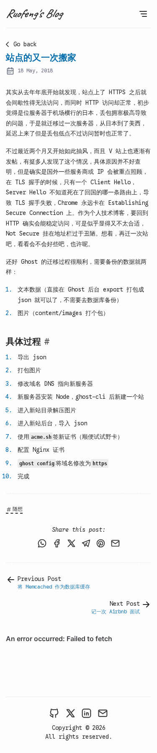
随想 (18, 509)
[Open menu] (143, 14)
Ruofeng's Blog (34, 13)
